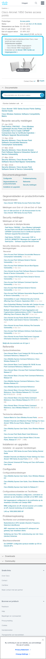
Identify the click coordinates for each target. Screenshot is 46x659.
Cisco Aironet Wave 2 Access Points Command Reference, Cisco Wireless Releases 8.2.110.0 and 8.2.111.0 (21, 392)
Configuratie (7, 178)
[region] (23, 648)
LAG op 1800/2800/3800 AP (14, 511)
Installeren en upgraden (11, 187)
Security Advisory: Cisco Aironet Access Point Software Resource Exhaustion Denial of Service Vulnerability (20, 152)
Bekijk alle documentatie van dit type (15, 343)
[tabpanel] (23, 112)
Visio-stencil (24, 34)
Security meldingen (29, 185)
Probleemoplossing (29, 178)
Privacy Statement (22, 650)
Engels (42, 81)
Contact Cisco (29, 81)
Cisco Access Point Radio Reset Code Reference (21, 434)
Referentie (26, 181)
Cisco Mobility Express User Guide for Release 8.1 (21, 487)
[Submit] (42, 95)
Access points (25, 21)
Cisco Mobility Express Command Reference (19, 387)
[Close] (43, 640)
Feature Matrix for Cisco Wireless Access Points (20, 417)
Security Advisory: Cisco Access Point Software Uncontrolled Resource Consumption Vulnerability (17, 142)
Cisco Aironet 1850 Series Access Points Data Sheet (22, 203)
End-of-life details (35, 24)
